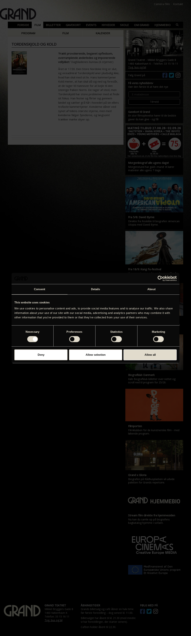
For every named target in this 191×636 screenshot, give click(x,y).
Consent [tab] (39, 289)
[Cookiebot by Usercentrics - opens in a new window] (160, 278)
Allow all (150, 354)
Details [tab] (95, 289)
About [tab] (151, 289)
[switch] (74, 339)
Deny (41, 354)
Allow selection (96, 354)
